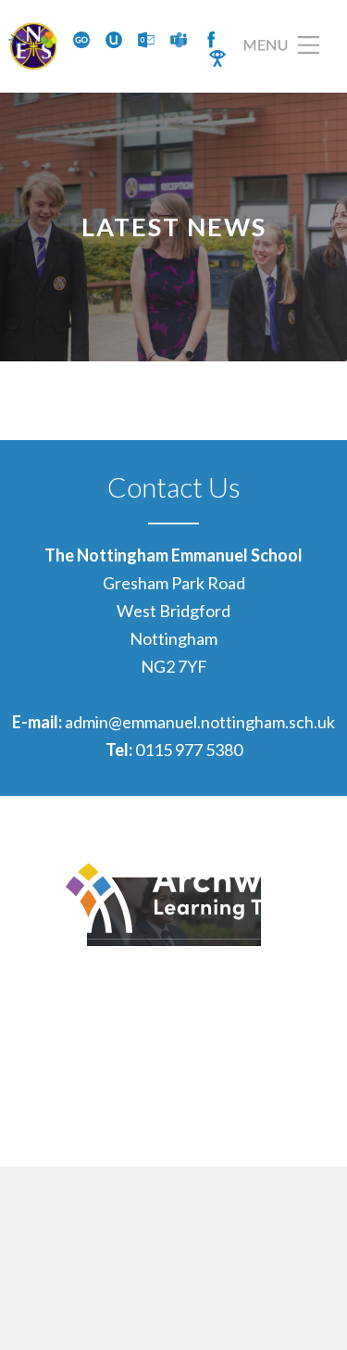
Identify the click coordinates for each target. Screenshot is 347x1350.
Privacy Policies (279, 1104)
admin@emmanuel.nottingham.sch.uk (200, 722)
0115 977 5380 (188, 749)
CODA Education (274, 1132)
